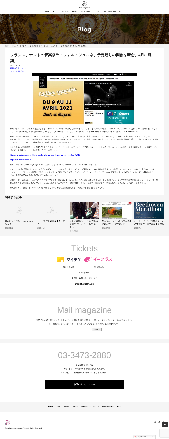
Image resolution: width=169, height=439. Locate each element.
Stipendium (85, 11)
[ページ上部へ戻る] (165, 425)
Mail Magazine (110, 11)
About (55, 11)
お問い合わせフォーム (84, 384)
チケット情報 (84, 273)
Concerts (65, 11)
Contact (97, 11)
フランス (14, 71)
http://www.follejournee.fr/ (20, 160)
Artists (74, 11)
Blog (121, 11)
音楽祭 (21, 71)
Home (46, 11)
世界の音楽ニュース (18, 68)
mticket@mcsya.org (85, 284)
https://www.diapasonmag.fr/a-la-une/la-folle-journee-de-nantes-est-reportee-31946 (45, 155)
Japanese (141, 437)
